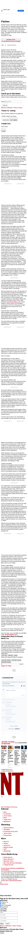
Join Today (3, 908)
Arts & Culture (8, 816)
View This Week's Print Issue (9, 807)
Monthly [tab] (10, 655)
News (5, 812)
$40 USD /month (6, 662)
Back (2, 923)
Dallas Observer (8, 857)
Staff (5, 849)
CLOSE (3, 131)
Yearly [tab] (15, 655)
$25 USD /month (16, 660)
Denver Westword (9, 859)
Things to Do (4, 902)
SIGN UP (5, 105)
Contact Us (7, 845)
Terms (15, 107)
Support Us (20, 10)
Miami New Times (8, 861)
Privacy (20, 107)
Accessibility (17, 868)
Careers (6, 843)
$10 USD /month (6, 660)
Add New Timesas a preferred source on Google (11, 40)
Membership (7, 851)
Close (2, 933)
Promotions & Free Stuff (11, 831)
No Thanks (3, 910)
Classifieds (7, 829)
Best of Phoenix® (6, 905)
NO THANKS (13, 120)
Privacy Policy (7, 835)
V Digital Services (8, 865)
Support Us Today (6, 666)
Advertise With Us (9, 827)
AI (21, 868)
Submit (7, 923)
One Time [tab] (4, 655)
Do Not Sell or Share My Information (11, 880)
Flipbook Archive (8, 847)
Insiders (3, 903)
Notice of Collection (6, 107)
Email (3, 101)
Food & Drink (7, 814)
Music (5, 817)
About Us (6, 841)
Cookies (11, 868)
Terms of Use (7, 833)
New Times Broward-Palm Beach (13, 863)
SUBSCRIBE (6, 120)
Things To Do (7, 819)
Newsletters (7, 821)
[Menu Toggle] (1, 11)
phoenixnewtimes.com (14, 302)
